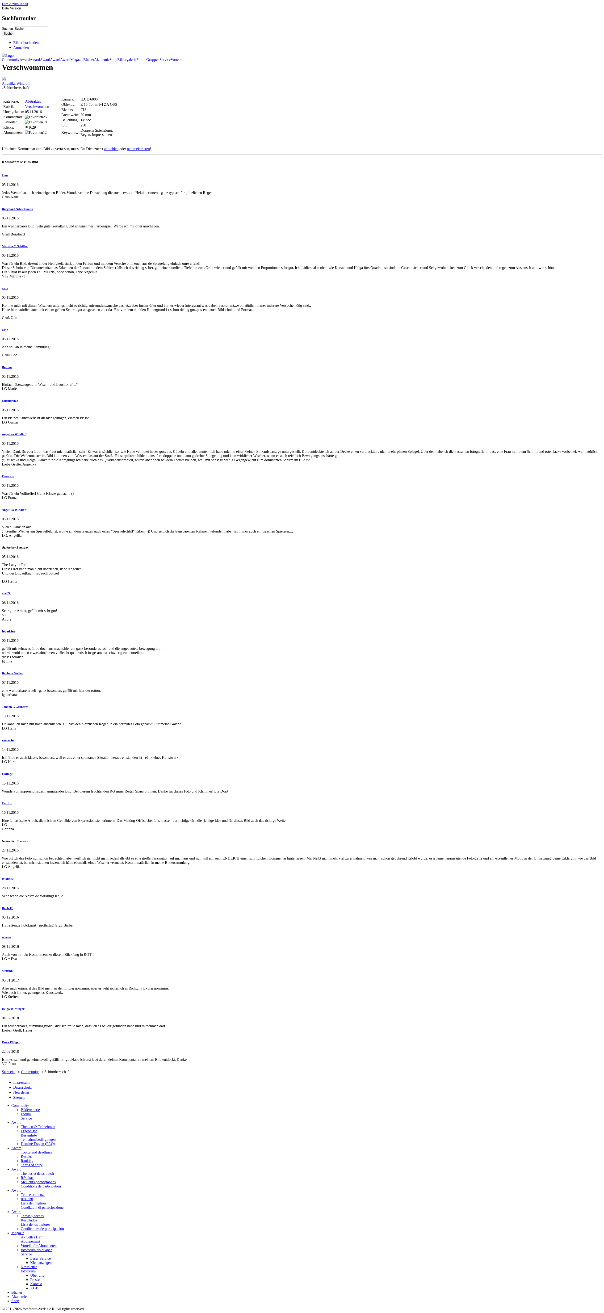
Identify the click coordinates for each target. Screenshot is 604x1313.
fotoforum (28, 1271)
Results (26, 1156)
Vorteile (176, 60)
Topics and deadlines (36, 1152)
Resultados (29, 1220)
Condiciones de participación (42, 1229)
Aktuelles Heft (31, 1237)
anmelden (111, 149)
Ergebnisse (29, 1131)
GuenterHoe (10, 401)
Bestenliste (29, 1135)
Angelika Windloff (16, 83)
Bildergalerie (126, 60)
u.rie (5, 288)
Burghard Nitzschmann (17, 209)
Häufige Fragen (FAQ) (38, 1144)
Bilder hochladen (26, 43)
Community (11, 60)
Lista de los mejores (35, 1224)
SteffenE (7, 971)
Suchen (8, 28)
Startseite (8, 1072)
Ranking (27, 1161)
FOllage (7, 774)
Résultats (27, 1178)
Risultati (27, 1199)
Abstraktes (33, 101)
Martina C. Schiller (15, 246)
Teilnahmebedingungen (38, 1139)
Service (165, 60)
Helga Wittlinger (13, 1009)
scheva (6, 937)
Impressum (21, 1082)
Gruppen (152, 60)
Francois (8, 476)
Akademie (101, 60)
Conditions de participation (41, 1186)
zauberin (8, 740)
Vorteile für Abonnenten (39, 1246)
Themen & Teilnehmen (38, 1127)
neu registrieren (138, 149)
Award (25, 60)
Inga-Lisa (8, 631)
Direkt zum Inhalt (15, 4)
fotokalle (8, 879)
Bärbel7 (7, 908)
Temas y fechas (32, 1216)
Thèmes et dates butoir (37, 1173)
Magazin (76, 60)
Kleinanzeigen (41, 1263)
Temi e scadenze (33, 1195)
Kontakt (36, 1284)
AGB (34, 1288)
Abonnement (30, 1241)
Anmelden (21, 48)
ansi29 (6, 593)
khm (5, 175)
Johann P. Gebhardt (15, 707)
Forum (141, 60)
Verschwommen (37, 107)
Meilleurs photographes (38, 1182)
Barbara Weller (12, 673)
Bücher (88, 60)
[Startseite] (8, 56)
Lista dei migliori (33, 1203)
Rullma (7, 367)
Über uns (37, 1275)
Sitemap (19, 1097)
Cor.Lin (7, 803)
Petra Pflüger (11, 1042)
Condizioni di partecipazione (42, 1207)
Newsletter (21, 1092)
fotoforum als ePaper (36, 1250)
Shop (113, 60)
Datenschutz (22, 1087)
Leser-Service (40, 1258)
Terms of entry (31, 1165)
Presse (35, 1280)
